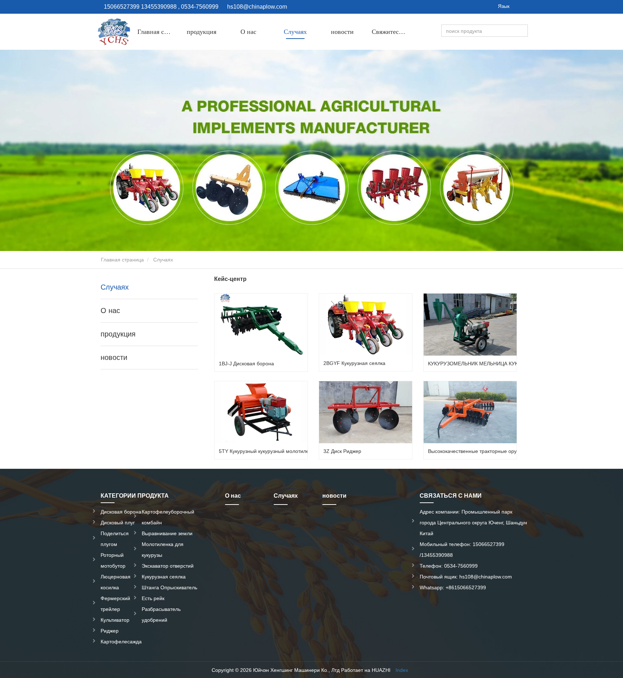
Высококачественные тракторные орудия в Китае (486, 451)
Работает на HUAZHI (365, 670)
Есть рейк (153, 598)
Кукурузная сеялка (164, 577)
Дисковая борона (121, 512)
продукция (118, 334)
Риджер (110, 631)
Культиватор (115, 620)
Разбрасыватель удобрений (161, 614)
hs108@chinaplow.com (257, 7)
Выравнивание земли (167, 533)
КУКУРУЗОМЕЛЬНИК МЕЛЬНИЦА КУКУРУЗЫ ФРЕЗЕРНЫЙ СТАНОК (508, 363)
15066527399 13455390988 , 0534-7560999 (160, 7)
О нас (248, 31)
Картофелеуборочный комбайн (168, 517)
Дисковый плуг (118, 522)
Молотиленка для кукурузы (163, 549)
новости (342, 31)
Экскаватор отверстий (168, 566)
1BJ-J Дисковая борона (246, 363)
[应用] (523, 31)
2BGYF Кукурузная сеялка (354, 363)
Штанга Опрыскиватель (169, 587)
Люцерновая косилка (116, 582)
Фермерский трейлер (115, 603)
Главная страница (157, 31)
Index (402, 670)
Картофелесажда (121, 641)
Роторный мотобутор (113, 560)
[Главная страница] (113, 32)
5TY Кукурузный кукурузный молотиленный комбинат (282, 451)
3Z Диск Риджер (342, 451)
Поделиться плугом (115, 538)
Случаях (295, 31)
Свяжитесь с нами (392, 31)
